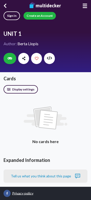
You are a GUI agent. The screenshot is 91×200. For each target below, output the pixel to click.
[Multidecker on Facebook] (7, 193)
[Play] (10, 58)
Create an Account (40, 16)
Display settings (23, 89)
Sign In (11, 16)
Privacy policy (22, 193)
